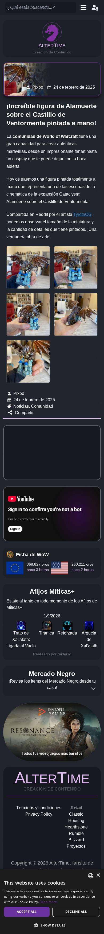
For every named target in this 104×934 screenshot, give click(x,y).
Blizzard (76, 840)
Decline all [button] (76, 911)
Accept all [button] (27, 911)
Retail (76, 807)
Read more (48, 902)
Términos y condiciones (38, 807)
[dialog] (52, 901)
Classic (76, 814)
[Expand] (93, 688)
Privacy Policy (38, 814)
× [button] (98, 875)
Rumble (76, 833)
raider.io (64, 654)
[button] (52, 925)
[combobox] (90, 875)
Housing (76, 820)
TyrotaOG (82, 214)
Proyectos (76, 846)
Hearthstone (76, 827)
